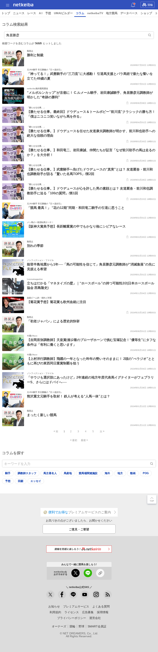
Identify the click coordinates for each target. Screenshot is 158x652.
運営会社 (95, 618)
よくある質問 (101, 606)
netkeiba (23, 4)
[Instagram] (96, 594)
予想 (48, 13)
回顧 (20, 481)
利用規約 (55, 612)
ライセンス (71, 612)
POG (146, 473)
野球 (81, 626)
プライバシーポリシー (71, 618)
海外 (107, 473)
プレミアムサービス (76, 606)
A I (40, 13)
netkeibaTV (95, 13)
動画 (133, 473)
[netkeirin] (79, 549)
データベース (129, 13)
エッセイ (35, 481)
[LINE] (73, 594)
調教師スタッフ (27, 473)
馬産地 (68, 473)
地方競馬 (111, 13)
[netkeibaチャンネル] (85, 594)
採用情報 (102, 612)
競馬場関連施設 (88, 473)
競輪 (150, 4)
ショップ (146, 13)
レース (31, 13)
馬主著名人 (50, 473)
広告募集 (88, 612)
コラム (80, 13)
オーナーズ (59, 626)
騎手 (7, 473)
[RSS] (107, 594)
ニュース (18, 13)
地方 (120, 473)
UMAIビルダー (63, 13)
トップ (5, 13)
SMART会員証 (97, 626)
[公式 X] (50, 594)
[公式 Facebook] (62, 594)
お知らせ (54, 606)
